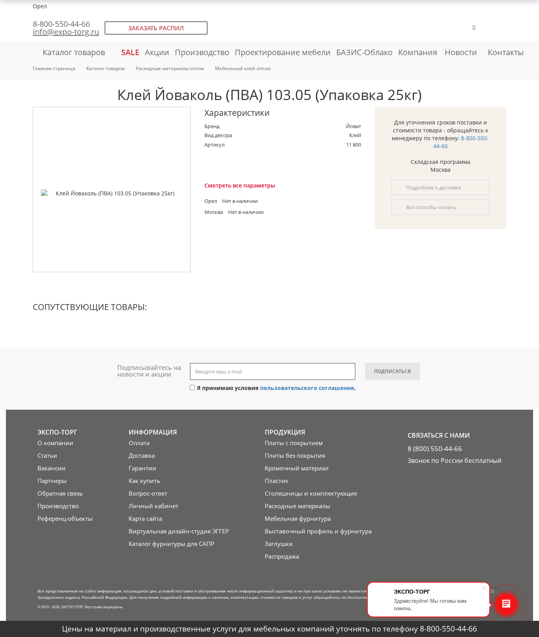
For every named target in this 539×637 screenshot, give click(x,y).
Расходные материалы (297, 506)
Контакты (506, 52)
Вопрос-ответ (148, 493)
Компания (418, 52)
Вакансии (51, 468)
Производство (202, 52)
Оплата (139, 443)
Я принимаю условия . (276, 388)
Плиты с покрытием (294, 443)
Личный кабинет (153, 506)
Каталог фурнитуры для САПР (171, 544)
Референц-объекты (65, 518)
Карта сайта (145, 518)
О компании (55, 443)
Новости (461, 52)
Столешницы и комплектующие (311, 493)
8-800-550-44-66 (61, 24)
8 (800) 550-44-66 (435, 448)
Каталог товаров (74, 52)
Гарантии (142, 468)
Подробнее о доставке (433, 187)
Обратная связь (60, 493)
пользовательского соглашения (307, 388)
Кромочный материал (297, 468)
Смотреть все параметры (239, 185)
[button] (498, 31)
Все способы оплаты (431, 207)
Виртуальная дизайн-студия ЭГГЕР (179, 531)
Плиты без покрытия (295, 455)
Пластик (276, 481)
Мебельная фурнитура (298, 518)
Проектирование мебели (283, 52)
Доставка (142, 455)
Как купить (144, 481)
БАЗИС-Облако (364, 52)
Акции (157, 52)
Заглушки (279, 544)
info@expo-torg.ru (66, 31)
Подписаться (392, 371)
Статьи (47, 455)
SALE (130, 52)
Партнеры (52, 481)
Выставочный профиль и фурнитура (318, 531)
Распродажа (282, 556)
